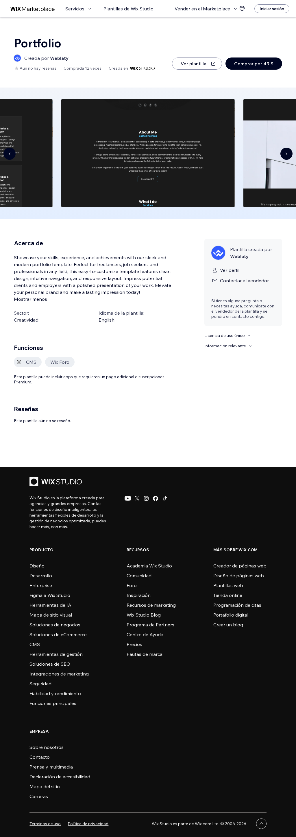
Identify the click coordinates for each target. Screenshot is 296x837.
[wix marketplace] (32, 8)
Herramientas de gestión (56, 654)
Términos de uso (45, 823)
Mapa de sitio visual (50, 615)
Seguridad (40, 683)
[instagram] (146, 498)
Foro (132, 585)
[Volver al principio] (261, 824)
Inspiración (139, 595)
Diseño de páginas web (238, 575)
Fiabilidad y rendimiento (55, 693)
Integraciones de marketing (59, 674)
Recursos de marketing (151, 605)
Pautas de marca (144, 654)
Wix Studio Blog (144, 615)
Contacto (39, 757)
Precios (134, 644)
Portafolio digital (230, 615)
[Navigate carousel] (9, 154)
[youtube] (127, 498)
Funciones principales (52, 703)
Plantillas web (228, 585)
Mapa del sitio (44, 786)
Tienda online (227, 595)
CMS (34, 644)
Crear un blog (228, 625)
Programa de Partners (150, 625)
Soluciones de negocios (54, 625)
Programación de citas (237, 605)
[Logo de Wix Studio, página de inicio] (56, 482)
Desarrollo (40, 575)
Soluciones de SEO (49, 664)
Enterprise (40, 585)
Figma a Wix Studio (49, 595)
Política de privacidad (88, 823)
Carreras (38, 796)
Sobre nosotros (46, 747)
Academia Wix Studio (149, 566)
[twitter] (137, 498)
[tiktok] (164, 498)
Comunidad (139, 575)
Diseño (37, 566)
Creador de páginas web (240, 566)
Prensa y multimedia (51, 767)
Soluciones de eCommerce (58, 634)
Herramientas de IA (50, 605)
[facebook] (155, 498)
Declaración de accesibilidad (59, 777)
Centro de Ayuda (145, 634)
